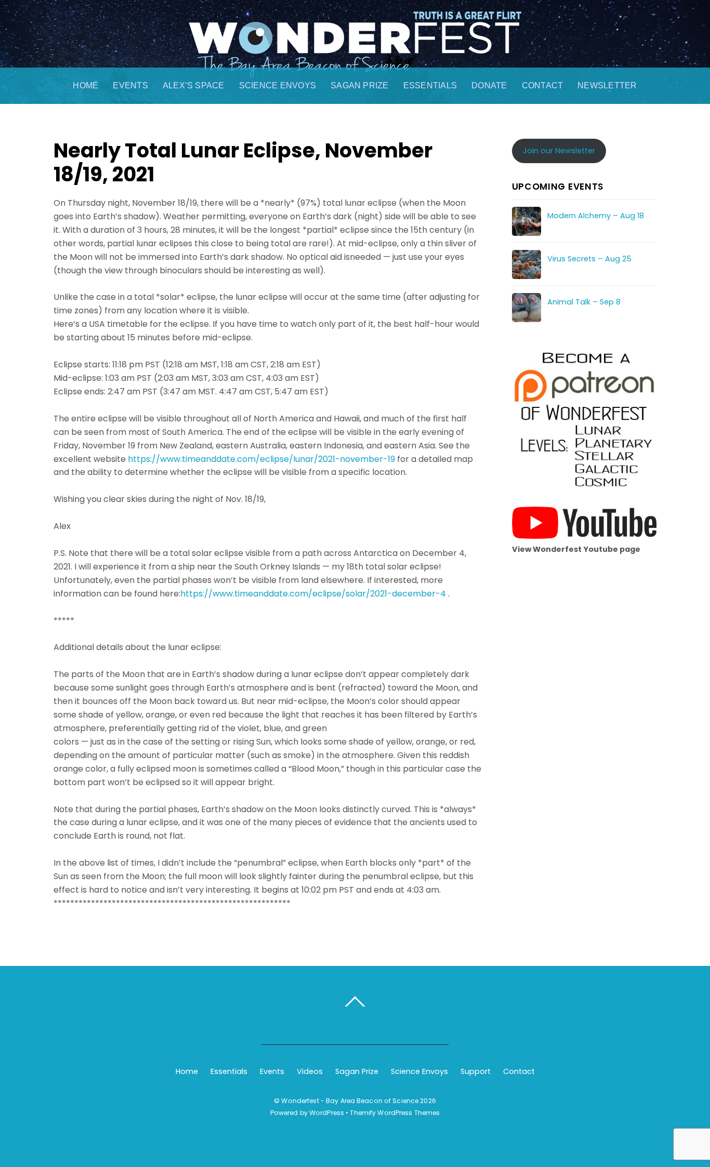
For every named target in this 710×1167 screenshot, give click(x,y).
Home (85, 85)
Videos (310, 1071)
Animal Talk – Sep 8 (584, 302)
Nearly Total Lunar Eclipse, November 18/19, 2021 (243, 162)
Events (130, 85)
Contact (542, 85)
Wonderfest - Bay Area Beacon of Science (349, 1100)
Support (476, 1071)
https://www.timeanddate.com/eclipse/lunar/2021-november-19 (261, 459)
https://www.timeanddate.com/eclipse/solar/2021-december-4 (313, 594)
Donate (489, 85)
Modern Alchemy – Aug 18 (595, 215)
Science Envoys (277, 85)
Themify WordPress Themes (395, 1112)
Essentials (430, 85)
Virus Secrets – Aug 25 (589, 259)
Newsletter (607, 85)
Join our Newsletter (559, 150)
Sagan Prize (360, 85)
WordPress (326, 1112)
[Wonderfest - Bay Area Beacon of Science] (355, 66)
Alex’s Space (194, 85)
